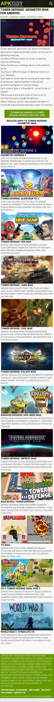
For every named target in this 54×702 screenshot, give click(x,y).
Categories (21, 690)
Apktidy (4, 17)
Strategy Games (35, 17)
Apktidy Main (7, 690)
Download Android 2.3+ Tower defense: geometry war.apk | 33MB (27, 113)
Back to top (45, 699)
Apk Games (34, 690)
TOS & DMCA (6, 693)
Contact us (19, 693)
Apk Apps (45, 690)
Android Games (17, 17)
